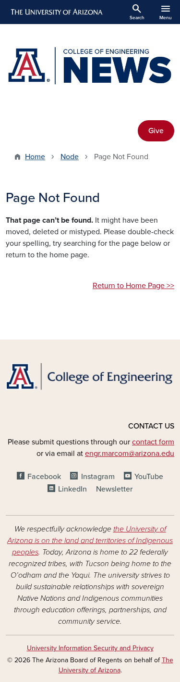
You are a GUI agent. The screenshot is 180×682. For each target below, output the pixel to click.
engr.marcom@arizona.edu (129, 453)
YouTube (148, 476)
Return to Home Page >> (133, 285)
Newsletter (114, 489)
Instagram (97, 476)
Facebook (44, 476)
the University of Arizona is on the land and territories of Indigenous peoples (90, 540)
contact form (153, 442)
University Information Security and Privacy (90, 648)
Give (156, 131)
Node (69, 157)
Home (35, 157)
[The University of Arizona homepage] (56, 12)
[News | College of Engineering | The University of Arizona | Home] (90, 66)
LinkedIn (72, 489)
